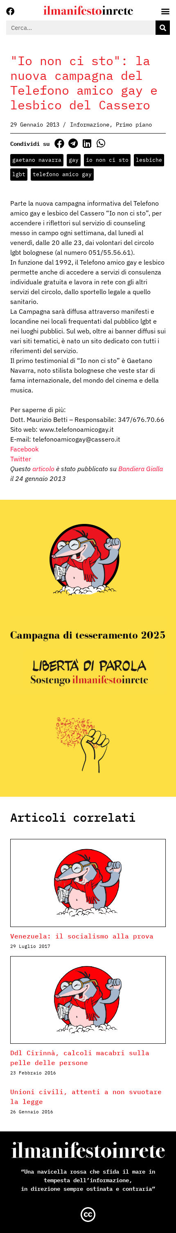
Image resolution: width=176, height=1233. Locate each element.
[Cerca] (163, 27)
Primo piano (134, 124)
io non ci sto (107, 159)
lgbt (18, 174)
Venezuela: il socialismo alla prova (81, 936)
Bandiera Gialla (140, 469)
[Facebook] (10, 11)
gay (74, 159)
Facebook (24, 449)
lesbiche (149, 159)
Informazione (89, 124)
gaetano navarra (36, 159)
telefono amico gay (62, 174)
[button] (59, 143)
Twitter (20, 459)
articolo (43, 469)
